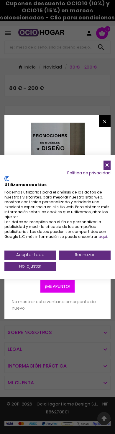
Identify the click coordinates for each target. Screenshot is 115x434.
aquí (102, 236)
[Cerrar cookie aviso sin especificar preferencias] (107, 165)
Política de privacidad (89, 173)
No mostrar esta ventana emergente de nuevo (54, 305)
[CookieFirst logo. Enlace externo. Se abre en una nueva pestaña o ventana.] (6, 178)
